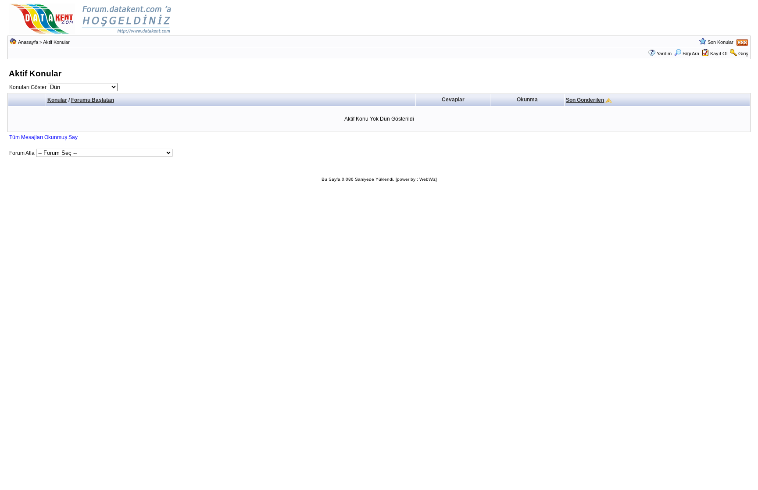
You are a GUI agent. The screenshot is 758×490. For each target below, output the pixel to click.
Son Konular (720, 42)
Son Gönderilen (585, 100)
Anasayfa (28, 42)
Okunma (527, 100)
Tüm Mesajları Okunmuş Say (43, 137)
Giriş (743, 53)
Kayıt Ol (718, 53)
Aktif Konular (56, 42)
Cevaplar (453, 100)
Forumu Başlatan (92, 100)
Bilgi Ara (691, 53)
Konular (57, 100)
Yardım (664, 53)
